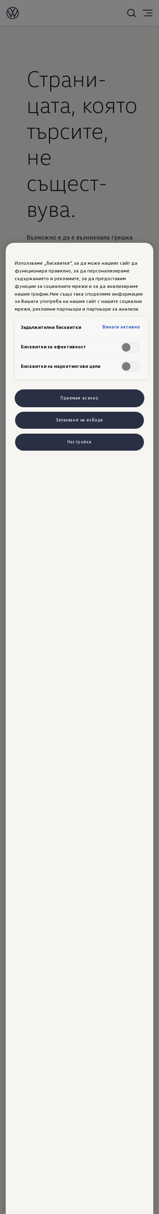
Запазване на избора (79, 420)
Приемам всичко (79, 398)
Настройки (79, 442)
